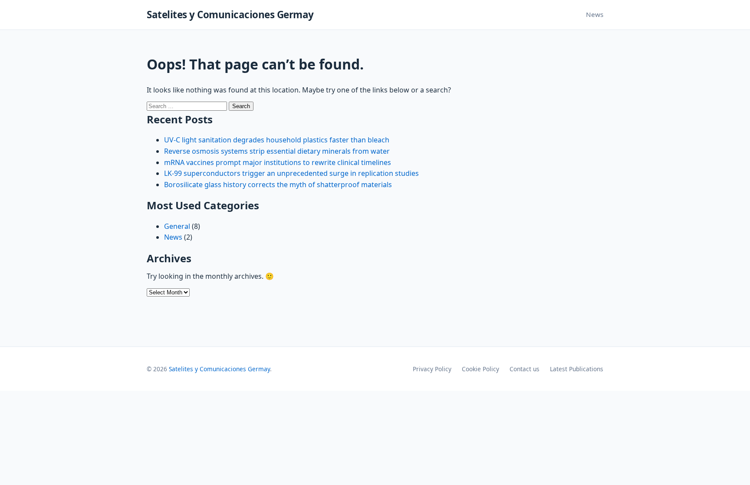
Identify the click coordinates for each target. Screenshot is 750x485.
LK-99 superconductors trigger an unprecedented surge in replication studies (291, 173)
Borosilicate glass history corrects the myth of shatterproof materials (278, 184)
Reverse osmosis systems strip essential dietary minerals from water (277, 151)
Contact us (524, 369)
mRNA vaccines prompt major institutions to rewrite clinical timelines (277, 162)
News (594, 14)
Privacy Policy (432, 369)
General (177, 226)
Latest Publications (576, 369)
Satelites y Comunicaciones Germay (230, 14)
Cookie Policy (480, 369)
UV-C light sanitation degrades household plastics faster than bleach (276, 140)
